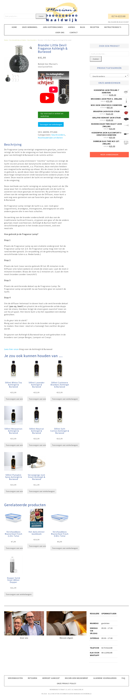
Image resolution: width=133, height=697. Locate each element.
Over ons (24, 638)
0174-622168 (118, 16)
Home (6, 40)
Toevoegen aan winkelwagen (51, 124)
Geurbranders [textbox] (108, 76)
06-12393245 (106, 652)
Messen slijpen (66, 638)
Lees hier (9, 349)
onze (16, 349)
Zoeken (41, 16)
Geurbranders (32, 40)
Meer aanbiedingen (109, 154)
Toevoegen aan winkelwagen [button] (19, 399)
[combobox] (109, 75)
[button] (31, 48)
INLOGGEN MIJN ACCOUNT (118, 22)
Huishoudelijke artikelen (17, 40)
